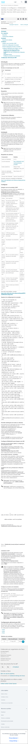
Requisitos (4, 34)
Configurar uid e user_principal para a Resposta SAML (14, 53)
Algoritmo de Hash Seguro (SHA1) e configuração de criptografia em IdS (11, 50)
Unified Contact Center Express (9, 683)
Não (8, 667)
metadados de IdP (7, 54)
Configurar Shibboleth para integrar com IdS (12, 48)
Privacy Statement (13, 738)
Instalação (3, 38)
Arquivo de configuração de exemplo (10, 45)
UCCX (3, 629)
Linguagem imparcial (13, 24)
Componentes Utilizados (7, 36)
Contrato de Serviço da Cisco (17, 675)
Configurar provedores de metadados (11, 55)
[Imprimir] (26, 19)
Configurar (3, 41)
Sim (3, 667)
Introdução (3, 31)
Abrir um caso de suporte (7, 673)
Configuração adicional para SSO (9, 57)
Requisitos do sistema (7, 40)
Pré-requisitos (4, 33)
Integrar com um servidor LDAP (9, 43)
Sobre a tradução (24, 24)
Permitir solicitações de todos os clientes (11, 46)
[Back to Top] (23, 641)
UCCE (3, 631)
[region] (14, 737)
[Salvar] (18, 19)
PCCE (3, 633)
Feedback (16, 667)
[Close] (26, 731)
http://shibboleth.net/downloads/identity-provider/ (19, 163)
